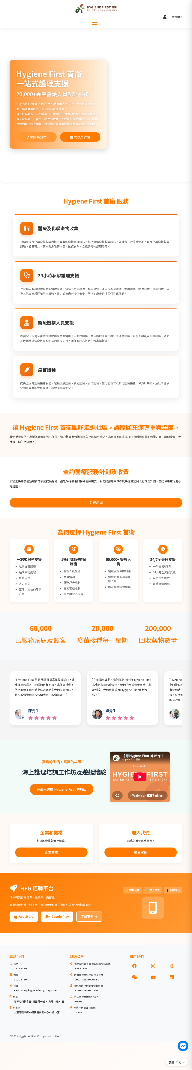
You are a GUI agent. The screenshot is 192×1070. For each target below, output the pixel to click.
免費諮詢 (96, 502)
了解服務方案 (36, 137)
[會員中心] (165, 17)
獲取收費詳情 (80, 137)
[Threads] (172, 966)
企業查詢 (51, 852)
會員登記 (140, 852)
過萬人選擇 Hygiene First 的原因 (62, 789)
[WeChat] (134, 977)
